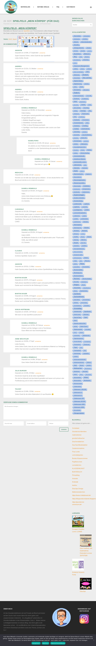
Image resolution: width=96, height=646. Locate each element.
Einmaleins (77, 89)
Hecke (82, 150)
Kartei (76, 171)
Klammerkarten (78, 174)
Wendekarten (88, 368)
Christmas (86, 59)
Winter (86, 377)
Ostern (86, 257)
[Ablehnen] (94, 640)
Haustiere (76, 150)
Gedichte (85, 131)
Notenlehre (76, 245)
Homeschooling (85, 153)
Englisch (76, 92)
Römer (75, 290)
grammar (86, 140)
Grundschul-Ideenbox (79, 431)
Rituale (83, 284)
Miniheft (84, 230)
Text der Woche (77, 341)
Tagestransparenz (78, 338)
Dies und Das (87, 78)
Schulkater (75, 428)
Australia (83, 50)
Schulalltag (77, 308)
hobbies (76, 153)
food (75, 116)
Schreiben (86, 305)
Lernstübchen (76, 465)
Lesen (87, 209)
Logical (84, 215)
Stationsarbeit (78, 329)
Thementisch (77, 344)
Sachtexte (77, 294)
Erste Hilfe (89, 95)
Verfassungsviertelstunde (80, 359)
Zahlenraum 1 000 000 (80, 389)
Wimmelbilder (77, 377)
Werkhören (77, 371)
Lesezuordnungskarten (80, 212)
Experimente (82, 101)
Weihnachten (78, 368)
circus (75, 62)
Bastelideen (77, 54)
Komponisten (86, 189)
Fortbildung (81, 116)
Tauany (18, 389)
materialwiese (76, 435)
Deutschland (77, 77)
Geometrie (76, 135)
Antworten (40, 68)
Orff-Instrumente (77, 257)
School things (84, 302)
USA (85, 350)
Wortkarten (87, 380)
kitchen (82, 171)
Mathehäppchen (77, 227)
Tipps (75, 347)
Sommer (86, 314)
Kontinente (77, 192)
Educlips (83, 591)
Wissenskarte (77, 380)
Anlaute (89, 47)
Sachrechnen (83, 291)
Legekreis (76, 206)
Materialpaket (77, 224)
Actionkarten (77, 39)
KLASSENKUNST (78, 468)
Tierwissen (86, 344)
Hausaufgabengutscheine (80, 147)
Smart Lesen (77, 314)
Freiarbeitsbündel (78, 122)
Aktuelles (76, 45)
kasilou (74, 485)
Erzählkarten (85, 98)
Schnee (76, 302)
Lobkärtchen (77, 215)
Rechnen (77, 278)
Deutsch (85, 75)
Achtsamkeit (86, 36)
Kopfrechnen (86, 192)
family (89, 104)
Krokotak (75, 482)
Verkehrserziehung (79, 362)
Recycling (76, 281)
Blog (75, 56)
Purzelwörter (86, 266)
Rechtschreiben (87, 278)
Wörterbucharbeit (78, 383)
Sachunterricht (79, 296)
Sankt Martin (77, 299)
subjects (81, 332)
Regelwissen (84, 281)
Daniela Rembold (32, 24)
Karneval (84, 168)
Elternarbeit (86, 89)
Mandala (85, 221)
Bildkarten (87, 54)
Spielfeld (27, 31)
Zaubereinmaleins (78, 448)
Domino (87, 83)
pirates (75, 263)
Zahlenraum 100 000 (79, 401)
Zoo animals (77, 410)
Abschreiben (77, 36)
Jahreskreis (77, 165)
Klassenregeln (77, 186)
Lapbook (86, 204)
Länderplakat (84, 218)
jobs (85, 165)
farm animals (77, 107)
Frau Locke (76, 451)
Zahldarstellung (77, 386)
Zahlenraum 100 (79, 398)
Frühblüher (77, 125)
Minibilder (76, 230)
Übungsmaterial (79, 413)
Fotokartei (76, 119)
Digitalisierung (78, 83)
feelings (75, 110)
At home (76, 50)
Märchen (83, 239)
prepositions (77, 266)
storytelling (87, 329)
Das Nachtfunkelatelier (79, 445)
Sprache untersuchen (80, 323)
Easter (81, 86)
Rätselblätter (77, 287)
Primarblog (76, 475)
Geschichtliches (86, 135)
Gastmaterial (85, 128)
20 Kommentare (45, 24)
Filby (90, 110)
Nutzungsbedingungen (79, 248)
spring (75, 326)
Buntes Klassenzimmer (80, 458)
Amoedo (75, 478)
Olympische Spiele (78, 254)
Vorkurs (89, 362)
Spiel (15, 39)
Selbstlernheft (77, 311)
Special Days (77, 317)
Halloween (84, 144)
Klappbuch (88, 174)
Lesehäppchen (78, 209)
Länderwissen (77, 221)
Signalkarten (87, 311)
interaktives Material (79, 159)
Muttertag (76, 239)
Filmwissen (76, 113)
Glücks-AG (84, 137)
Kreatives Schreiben (79, 198)
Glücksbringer (77, 141)
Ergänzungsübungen (78, 95)
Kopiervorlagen (79, 195)
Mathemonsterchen (78, 492)
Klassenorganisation (79, 180)
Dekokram (77, 75)
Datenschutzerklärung (58, 643)
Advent (76, 42)
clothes (76, 68)
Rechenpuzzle (78, 272)
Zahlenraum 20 (78, 395)
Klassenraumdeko (79, 183)
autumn (89, 50)
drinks (75, 86)
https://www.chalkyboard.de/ (81, 495)
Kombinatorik (77, 189)
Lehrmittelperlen (77, 455)
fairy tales (76, 104)
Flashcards (85, 113)
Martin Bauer (21, 277)
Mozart (82, 236)
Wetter (75, 374)
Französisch (85, 119)
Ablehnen (45, 643)
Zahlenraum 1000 (79, 404)
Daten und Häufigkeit (78, 71)
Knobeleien (87, 186)
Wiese (81, 374)
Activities (85, 39)
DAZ (22, 24)
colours (89, 68)
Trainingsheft (77, 350)
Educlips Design (77, 488)
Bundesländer (77, 59)
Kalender (76, 168)
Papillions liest (77, 462)
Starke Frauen (83, 326)
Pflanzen (87, 260)
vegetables (86, 353)
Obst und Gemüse (78, 251)
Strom (75, 332)
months (76, 236)
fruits (87, 122)
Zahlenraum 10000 (79, 407)
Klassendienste (77, 177)
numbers (84, 245)
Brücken (87, 56)
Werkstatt (85, 371)
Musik (89, 236)
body (81, 56)
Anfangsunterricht (79, 47)
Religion (76, 284)
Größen (76, 144)
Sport (75, 320)
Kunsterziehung (78, 201)
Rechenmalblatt (78, 269)
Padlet (75, 260)
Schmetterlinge (86, 299)
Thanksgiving (87, 341)
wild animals (88, 374)
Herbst (89, 150)
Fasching (86, 107)
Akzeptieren (36, 643)
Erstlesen (76, 98)
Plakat (82, 263)
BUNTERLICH (77, 472)
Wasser (82, 365)
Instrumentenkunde (79, 156)
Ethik (75, 101)
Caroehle (19, 209)
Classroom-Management (81, 66)
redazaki (19, 172)
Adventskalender (86, 42)
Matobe (86, 227)
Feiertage (83, 110)
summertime (77, 335)
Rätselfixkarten (87, 287)
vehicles (76, 356)
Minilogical (76, 233)
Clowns (82, 68)
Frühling (85, 125)
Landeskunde (77, 204)
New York (83, 242)
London (76, 218)
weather (89, 365)
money (82, 233)
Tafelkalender (86, 335)
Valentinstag (77, 353)
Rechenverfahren (78, 275)
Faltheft (83, 104)
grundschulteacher (78, 438)
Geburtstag (77, 131)
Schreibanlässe (77, 305)
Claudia (18, 251)
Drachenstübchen (78, 441)
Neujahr (76, 242)
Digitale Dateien (78, 81)
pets (81, 260)
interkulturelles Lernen (80, 162)
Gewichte (76, 137)
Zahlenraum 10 (78, 392)
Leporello (84, 206)
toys (81, 347)
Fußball (76, 128)
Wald (75, 365)
